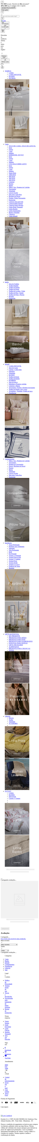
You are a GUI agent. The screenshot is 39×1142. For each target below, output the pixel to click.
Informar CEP (4, 56)
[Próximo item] (2, 12)
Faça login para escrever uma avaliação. (13, 939)
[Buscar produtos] (2, 18)
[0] (2, 67)
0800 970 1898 (6, 1066)
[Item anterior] (2, 2)
